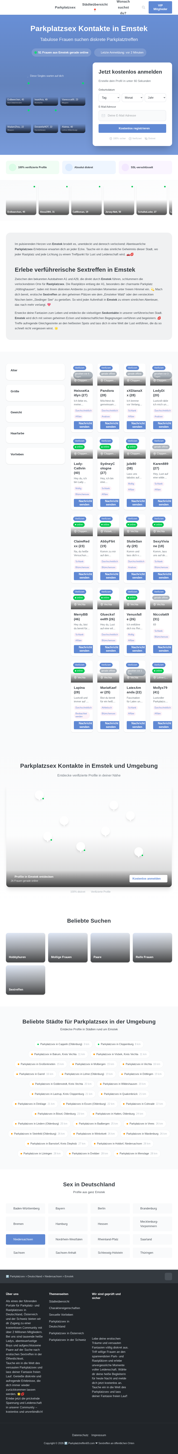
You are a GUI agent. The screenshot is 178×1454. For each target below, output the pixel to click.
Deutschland (35, 1276)
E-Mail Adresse (107, 106)
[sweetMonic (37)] (130, 815)
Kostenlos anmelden (146, 878)
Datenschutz (80, 1435)
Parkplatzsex (65, 7)
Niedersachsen (53, 1276)
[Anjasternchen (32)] (113, 805)
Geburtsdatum (107, 89)
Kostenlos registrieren (134, 128)
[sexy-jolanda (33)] (39, 795)
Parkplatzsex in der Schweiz (67, 1340)
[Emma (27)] (105, 831)
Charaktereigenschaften (64, 1308)
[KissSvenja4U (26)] (80, 846)
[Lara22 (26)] (64, 820)
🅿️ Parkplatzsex (15, 1276)
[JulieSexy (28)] (138, 851)
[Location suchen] (143, 7)
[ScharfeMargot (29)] (47, 836)
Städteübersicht (59, 1301)
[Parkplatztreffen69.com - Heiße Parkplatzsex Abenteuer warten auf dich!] (24, 7)
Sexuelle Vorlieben (61, 1314)
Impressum (98, 1435)
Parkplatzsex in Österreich (66, 1333)
